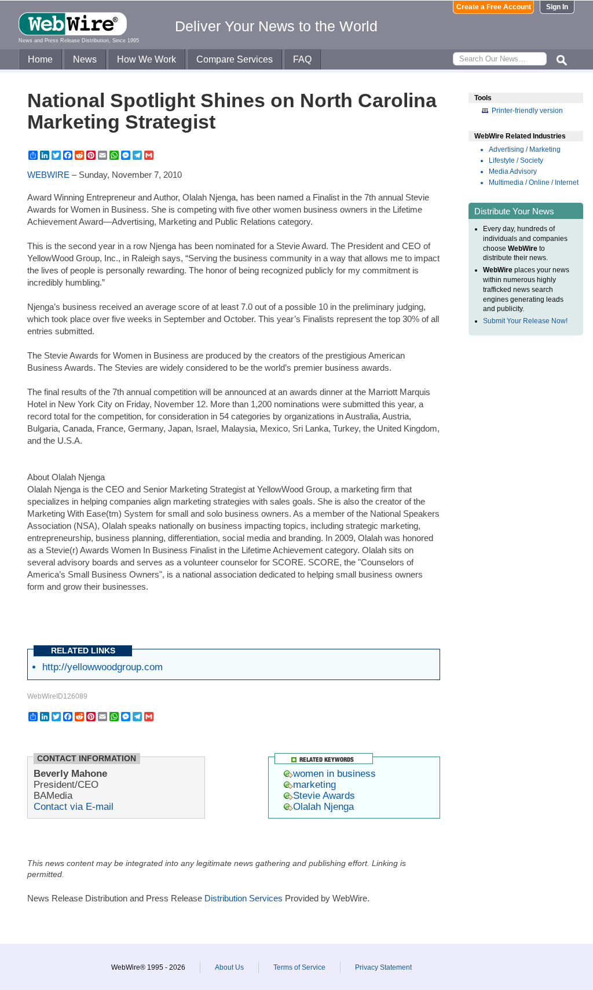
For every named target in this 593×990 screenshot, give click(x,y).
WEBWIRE (48, 175)
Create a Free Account (493, 7)
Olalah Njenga (323, 806)
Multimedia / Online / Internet (534, 182)
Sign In (557, 7)
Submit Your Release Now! (525, 321)
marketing (314, 784)
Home (40, 59)
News (85, 59)
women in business (334, 773)
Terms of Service (299, 967)
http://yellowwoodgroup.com (102, 667)
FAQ (302, 59)
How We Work (146, 59)
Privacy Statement (383, 967)
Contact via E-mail (74, 806)
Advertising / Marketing (525, 149)
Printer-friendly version (527, 111)
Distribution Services (243, 898)
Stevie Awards (324, 795)
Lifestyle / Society (516, 160)
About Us (229, 967)
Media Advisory (513, 171)
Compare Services (234, 59)
